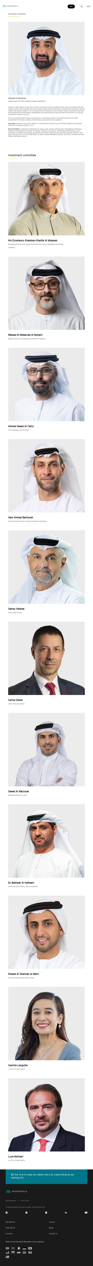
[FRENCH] (19, 1248)
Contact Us (53, 1234)
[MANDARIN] (13, 1248)
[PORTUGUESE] (7, 1248)
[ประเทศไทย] (24, 1252)
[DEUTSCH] (24, 1248)
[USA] (7, 1256)
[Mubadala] (10, 6)
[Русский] (13, 1252)
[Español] (19, 1252)
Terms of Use (25, 1200)
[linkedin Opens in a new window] (66, 1213)
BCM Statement (11, 1200)
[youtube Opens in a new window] (86, 1213)
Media (51, 1228)
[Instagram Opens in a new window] (26, 1213)
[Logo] (16, 1191)
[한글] (30, 1248)
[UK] (30, 1252)
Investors (9, 1234)
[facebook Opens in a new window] (6, 1213)
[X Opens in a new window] (46, 1213)
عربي (71, 6)
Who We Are (10, 1222)
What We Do (10, 1228)
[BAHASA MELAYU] (7, 1252)
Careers (52, 1222)
